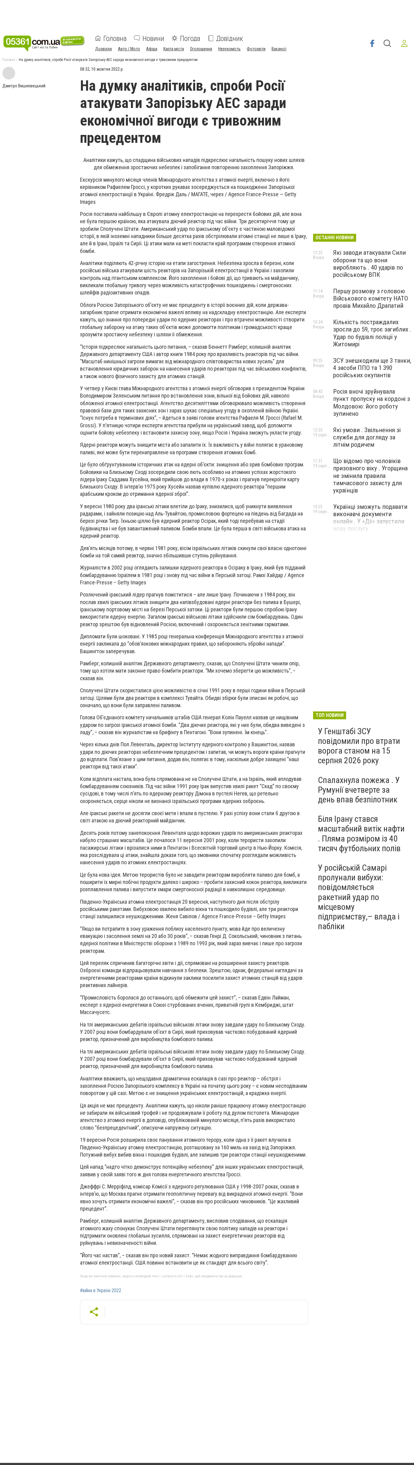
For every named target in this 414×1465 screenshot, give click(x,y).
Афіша (151, 48)
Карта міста (173, 48)
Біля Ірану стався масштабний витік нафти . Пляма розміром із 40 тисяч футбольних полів (361, 833)
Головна (115, 38)
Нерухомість (229, 48)
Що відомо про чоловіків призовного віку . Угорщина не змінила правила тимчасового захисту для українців (370, 475)
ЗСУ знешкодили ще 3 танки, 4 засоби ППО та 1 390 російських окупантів (372, 368)
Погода (190, 38)
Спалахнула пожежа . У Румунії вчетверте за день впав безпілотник (359, 790)
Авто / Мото (129, 48)
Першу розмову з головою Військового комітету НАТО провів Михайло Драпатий (370, 298)
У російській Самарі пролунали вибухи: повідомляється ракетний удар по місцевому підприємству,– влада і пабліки (358, 897)
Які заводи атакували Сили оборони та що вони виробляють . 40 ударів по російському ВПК (369, 263)
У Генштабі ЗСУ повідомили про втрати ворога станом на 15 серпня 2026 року (359, 746)
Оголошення (201, 48)
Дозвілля (103, 48)
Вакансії (279, 48)
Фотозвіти (256, 48)
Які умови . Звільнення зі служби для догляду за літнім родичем (367, 437)
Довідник (229, 38)
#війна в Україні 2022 (100, 1290)
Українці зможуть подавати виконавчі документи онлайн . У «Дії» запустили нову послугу (370, 517)
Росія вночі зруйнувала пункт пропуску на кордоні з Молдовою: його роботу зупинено (371, 402)
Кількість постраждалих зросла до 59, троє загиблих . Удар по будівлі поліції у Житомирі (372, 333)
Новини (153, 38)
